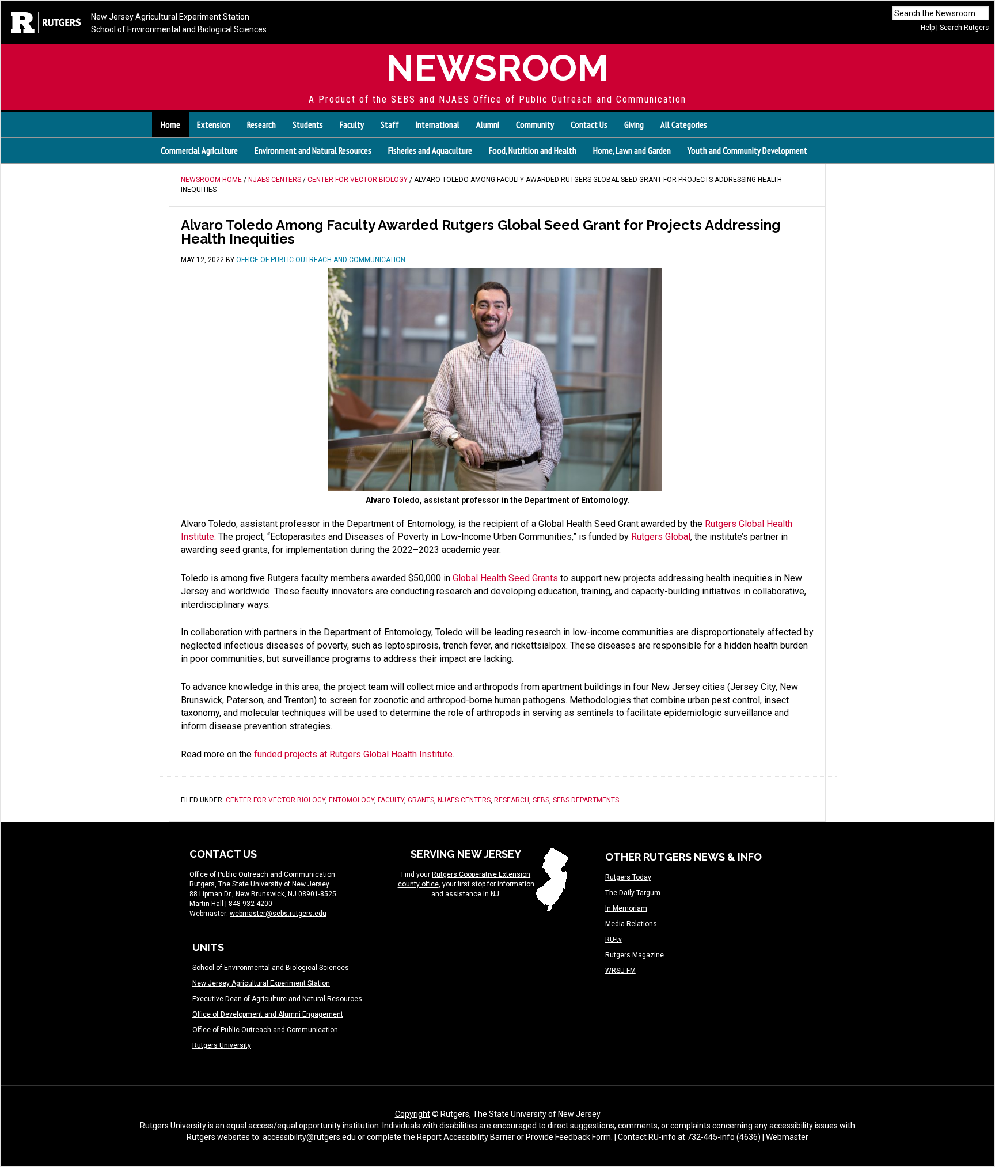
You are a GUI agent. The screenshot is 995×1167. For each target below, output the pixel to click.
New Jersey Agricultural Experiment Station (170, 16)
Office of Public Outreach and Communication (265, 1030)
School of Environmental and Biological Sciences (179, 29)
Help (928, 28)
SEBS (541, 800)
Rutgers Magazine (634, 955)
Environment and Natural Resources (313, 150)
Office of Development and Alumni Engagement (267, 1014)
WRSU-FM (620, 971)
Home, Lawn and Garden (632, 150)
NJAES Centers (464, 800)
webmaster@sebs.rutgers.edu (278, 914)
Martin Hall (206, 904)
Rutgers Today (628, 877)
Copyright (412, 1114)
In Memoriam (626, 908)
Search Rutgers (964, 28)
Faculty (391, 800)
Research (511, 800)
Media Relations (631, 924)
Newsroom (497, 67)
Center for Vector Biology (275, 800)
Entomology (351, 800)
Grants (421, 800)
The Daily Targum (632, 893)
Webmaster (787, 1137)
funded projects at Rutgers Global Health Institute (353, 754)
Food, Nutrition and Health (532, 150)
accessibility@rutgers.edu (309, 1137)
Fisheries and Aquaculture (430, 150)
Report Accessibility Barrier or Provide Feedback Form (514, 1137)
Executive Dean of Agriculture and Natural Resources (277, 999)
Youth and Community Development (747, 150)
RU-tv (613, 939)
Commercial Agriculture (199, 150)
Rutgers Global (660, 536)
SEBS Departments (586, 800)
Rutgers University (221, 1045)
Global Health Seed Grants (505, 578)
